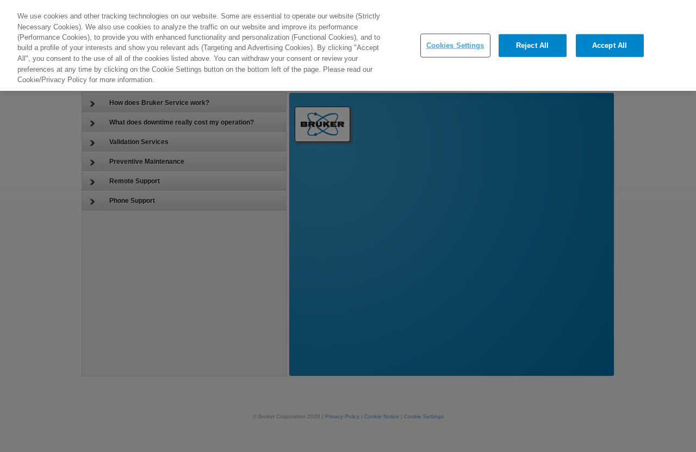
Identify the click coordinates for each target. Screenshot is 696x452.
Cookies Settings (455, 45)
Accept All (609, 45)
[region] (348, 45)
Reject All (532, 45)
